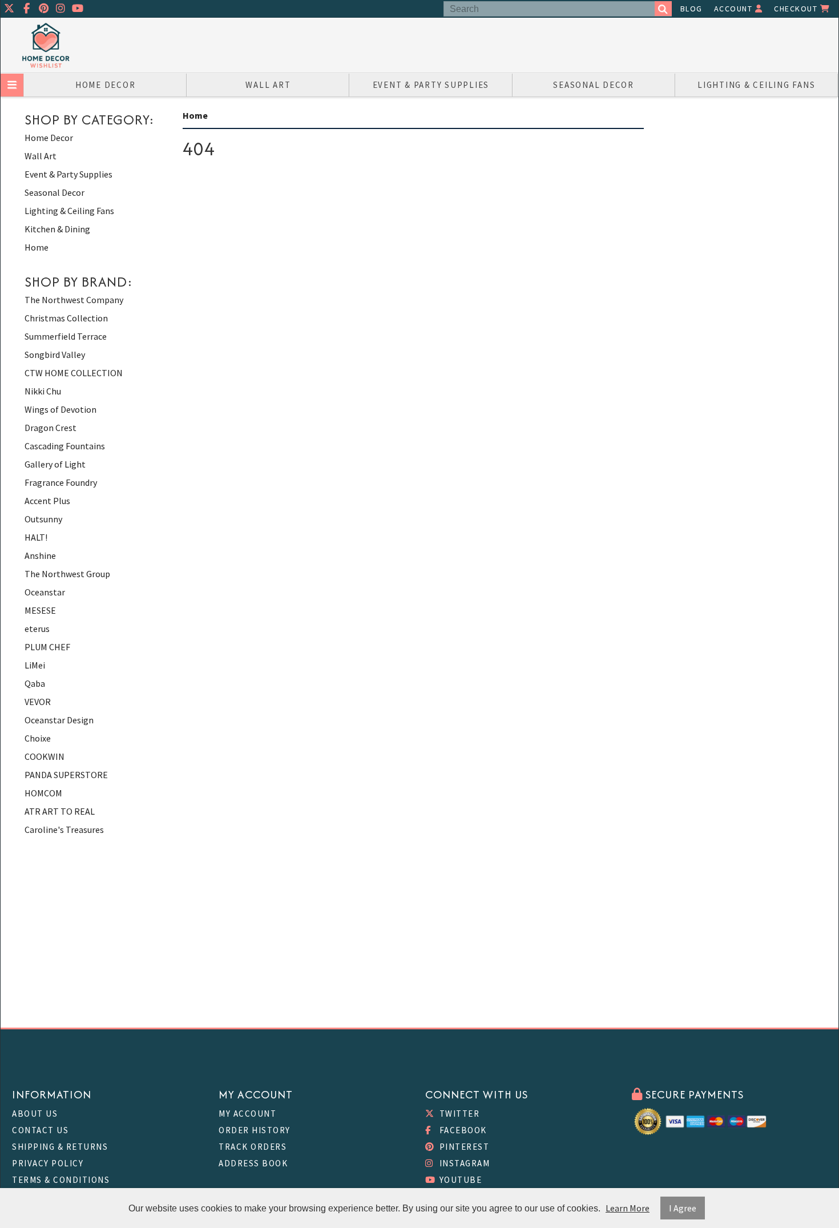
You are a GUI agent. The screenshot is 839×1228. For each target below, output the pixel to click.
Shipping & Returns (60, 1146)
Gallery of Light (55, 464)
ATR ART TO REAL (60, 811)
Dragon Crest (50, 427)
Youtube (459, 1179)
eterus (37, 628)
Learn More (628, 1208)
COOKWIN (44, 756)
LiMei (35, 665)
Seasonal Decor (593, 84)
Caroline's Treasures (64, 829)
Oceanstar (45, 592)
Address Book (253, 1163)
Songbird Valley (55, 354)
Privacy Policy (47, 1163)
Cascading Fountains (65, 446)
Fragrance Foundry (61, 482)
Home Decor (105, 84)
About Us (35, 1113)
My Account (247, 1113)
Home (37, 247)
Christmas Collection (66, 318)
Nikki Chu (43, 391)
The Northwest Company (74, 299)
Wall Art (268, 84)
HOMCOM (43, 793)
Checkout (797, 8)
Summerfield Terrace (66, 336)
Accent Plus (47, 500)
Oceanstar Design (59, 720)
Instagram (463, 1163)
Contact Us (40, 1130)
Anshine (40, 555)
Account (734, 8)
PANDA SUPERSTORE (66, 774)
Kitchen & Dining (57, 229)
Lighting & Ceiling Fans (756, 84)
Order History (255, 1130)
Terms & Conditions (61, 1179)
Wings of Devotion (60, 409)
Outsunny (43, 519)
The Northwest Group (67, 573)
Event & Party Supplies (431, 84)
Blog (691, 8)
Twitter (458, 1113)
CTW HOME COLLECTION (74, 373)
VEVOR (38, 701)
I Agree (682, 1208)
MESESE (40, 610)
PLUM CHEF (47, 647)
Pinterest (463, 1146)
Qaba (35, 683)
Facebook (462, 1130)
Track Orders (253, 1146)
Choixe (38, 738)
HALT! (36, 537)
